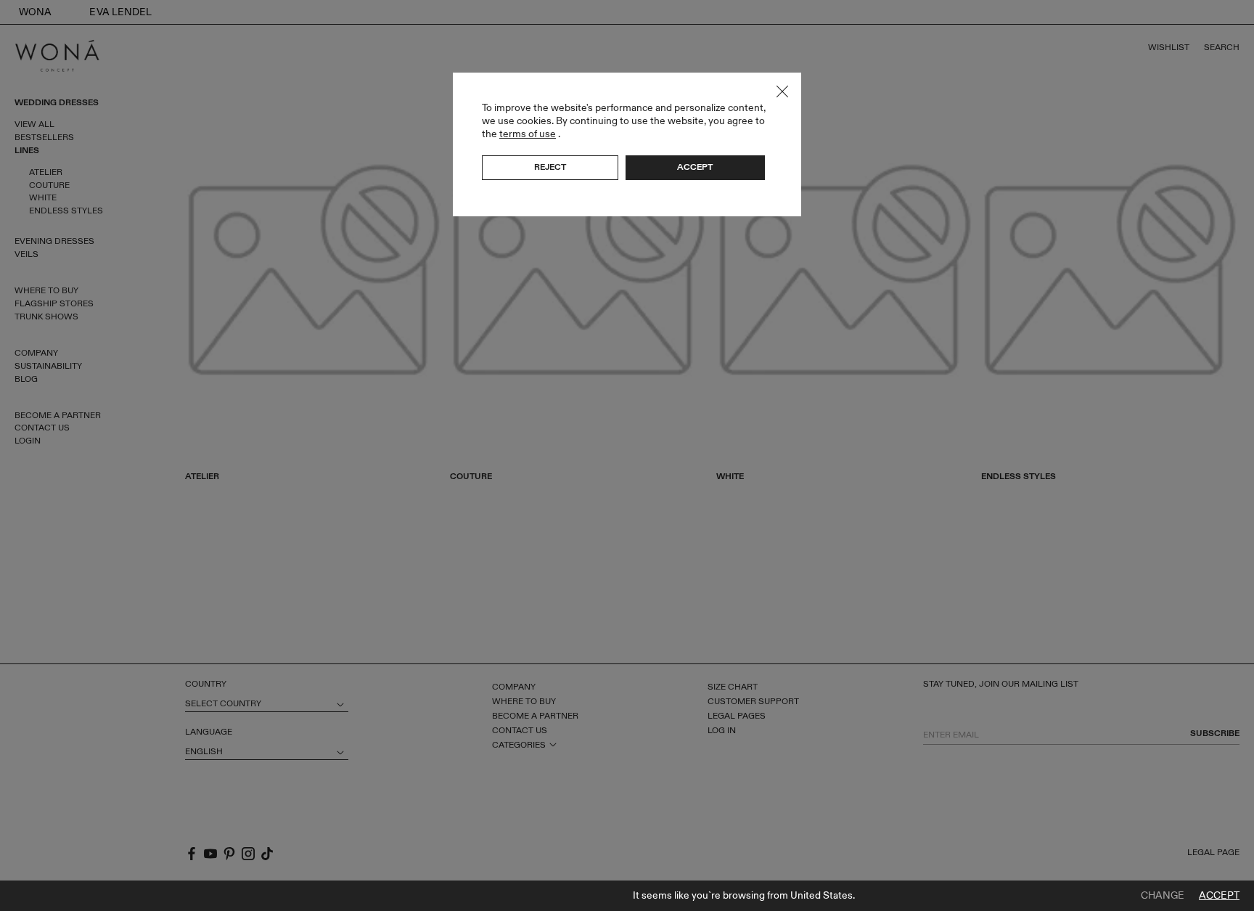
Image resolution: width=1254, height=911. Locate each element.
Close (782, 91)
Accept (1219, 895)
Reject (550, 167)
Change (1162, 895)
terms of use (527, 134)
